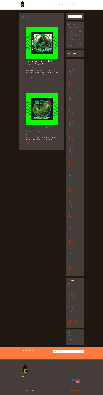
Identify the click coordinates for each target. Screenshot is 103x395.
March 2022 (70, 162)
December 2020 (71, 194)
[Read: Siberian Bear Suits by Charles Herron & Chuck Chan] (42, 42)
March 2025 (70, 84)
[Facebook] (78, 380)
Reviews (40, 4)
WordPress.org (71, 341)
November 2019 (71, 223)
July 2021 (70, 179)
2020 (69, 287)
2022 (69, 292)
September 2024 (71, 97)
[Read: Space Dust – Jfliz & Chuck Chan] (42, 109)
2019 (69, 285)
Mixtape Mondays (72, 298)
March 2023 (70, 136)
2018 (69, 283)
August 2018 (70, 255)
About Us (80, 4)
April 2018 (70, 264)
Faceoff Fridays (71, 294)
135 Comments (29, 67)
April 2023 (70, 134)
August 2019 (70, 229)
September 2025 (71, 71)
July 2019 (70, 231)
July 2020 (70, 205)
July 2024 (70, 101)
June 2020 (70, 207)
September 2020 (71, 201)
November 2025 (71, 67)
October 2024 (71, 95)
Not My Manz (71, 307)
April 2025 (70, 82)
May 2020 (70, 210)
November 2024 (71, 93)
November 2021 (71, 171)
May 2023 (70, 132)
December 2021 (71, 168)
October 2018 (71, 251)
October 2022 (71, 147)
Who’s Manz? (53, 4)
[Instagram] (80, 380)
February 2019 (71, 242)
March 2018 (70, 266)
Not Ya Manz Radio (63, 4)
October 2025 (71, 69)
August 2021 (70, 177)
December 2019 (71, 220)
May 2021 (70, 184)
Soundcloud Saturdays (73, 320)
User (51, 372)
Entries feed (70, 337)
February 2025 (71, 86)
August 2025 (70, 73)
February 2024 (71, 112)
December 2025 (71, 64)
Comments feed (71, 339)
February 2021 (71, 190)
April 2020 (70, 212)
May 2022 (70, 158)
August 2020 (71, 203)
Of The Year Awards (72, 311)
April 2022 (70, 160)
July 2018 (70, 257)
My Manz (35, 67)
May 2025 (70, 80)
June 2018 (70, 259)
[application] (42, 5)
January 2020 (71, 218)
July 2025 (70, 75)
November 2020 (71, 197)
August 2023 (70, 125)
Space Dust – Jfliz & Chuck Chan (41, 128)
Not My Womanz (71, 309)
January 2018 (71, 270)
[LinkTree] (79, 382)
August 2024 (70, 99)
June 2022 (70, 155)
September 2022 (71, 149)
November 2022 (71, 145)
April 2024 (70, 108)
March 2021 (70, 188)
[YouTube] (75, 380)
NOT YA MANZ (22, 7)
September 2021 (71, 175)
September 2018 (71, 253)
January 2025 (71, 88)
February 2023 (71, 138)
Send (55, 355)
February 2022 (71, 164)
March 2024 (70, 110)
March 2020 (70, 214)
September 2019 (71, 227)
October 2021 (71, 173)
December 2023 (71, 116)
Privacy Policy (51, 369)
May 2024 (70, 106)
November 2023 (71, 119)
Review (69, 313)
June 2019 (70, 233)
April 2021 (70, 186)
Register (51, 371)
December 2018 (71, 246)
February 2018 (71, 268)
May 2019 (70, 236)
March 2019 (70, 240)
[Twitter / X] (82, 380)
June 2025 (70, 77)
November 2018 (71, 249)
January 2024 (71, 114)
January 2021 (71, 192)
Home (35, 4)
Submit (46, 4)
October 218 (70, 272)
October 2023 (71, 121)
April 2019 (70, 238)
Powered (73, 390)
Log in (69, 335)
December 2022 (71, 142)
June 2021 (70, 181)
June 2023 (70, 129)
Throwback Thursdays (72, 322)
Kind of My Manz (71, 296)
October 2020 (71, 199)
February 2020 (71, 216)
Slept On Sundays (72, 318)
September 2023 (71, 123)
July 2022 (70, 153)
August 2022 (70, 151)
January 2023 (71, 140)
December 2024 (71, 90)
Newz (69, 305)
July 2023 (70, 127)
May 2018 (70, 262)
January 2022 (71, 166)
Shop (74, 4)
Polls (70, 4)
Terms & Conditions (51, 367)
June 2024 (70, 103)
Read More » (28, 80)
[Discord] (73, 380)
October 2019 (71, 225)
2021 (69, 290)
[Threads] (77, 382)
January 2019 (71, 244)
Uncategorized (71, 324)
